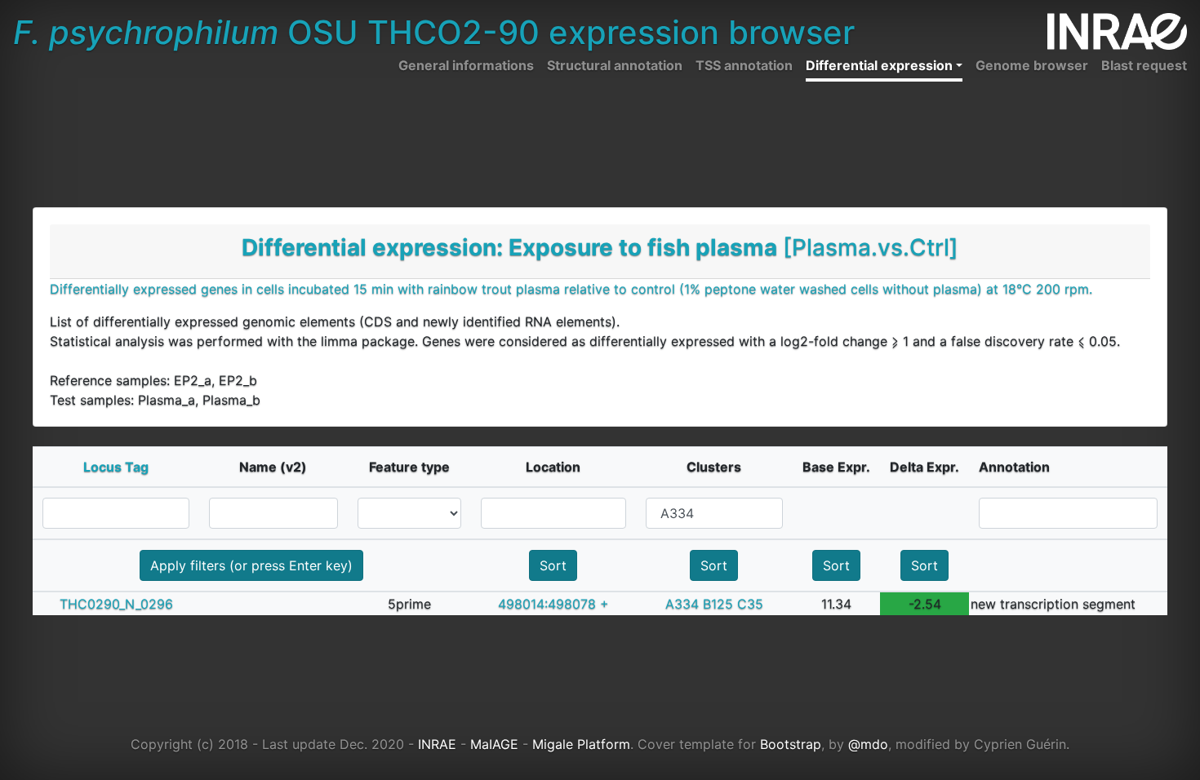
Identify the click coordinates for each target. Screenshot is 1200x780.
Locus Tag (116, 467)
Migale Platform (581, 744)
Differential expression (879, 65)
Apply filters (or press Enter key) (251, 565)
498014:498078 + (553, 604)
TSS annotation (744, 65)
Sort (553, 565)
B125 (718, 604)
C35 (750, 604)
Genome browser (1032, 65)
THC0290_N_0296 (116, 604)
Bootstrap (790, 744)
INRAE (437, 744)
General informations (466, 65)
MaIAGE (494, 744)
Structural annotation (614, 65)
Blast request (1144, 65)
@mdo (868, 744)
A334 (682, 604)
